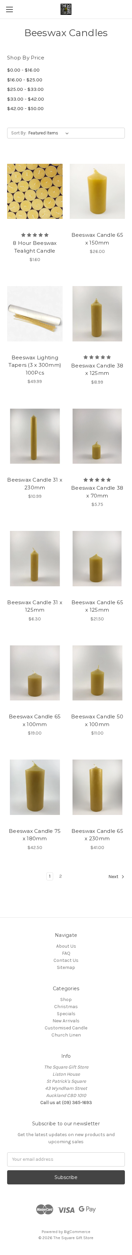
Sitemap (66, 967)
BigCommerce (77, 1231)
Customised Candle (66, 1028)
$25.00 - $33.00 (25, 89)
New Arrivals (66, 1021)
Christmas (66, 1006)
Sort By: (18, 132)
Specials (66, 1014)
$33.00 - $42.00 (25, 99)
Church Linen (66, 1035)
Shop (66, 999)
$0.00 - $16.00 (23, 70)
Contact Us (66, 960)
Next (113, 876)
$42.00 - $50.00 (25, 108)
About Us (66, 946)
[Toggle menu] (9, 9)
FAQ (66, 953)
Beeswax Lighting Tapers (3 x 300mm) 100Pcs (35, 365)
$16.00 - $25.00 (24, 80)
